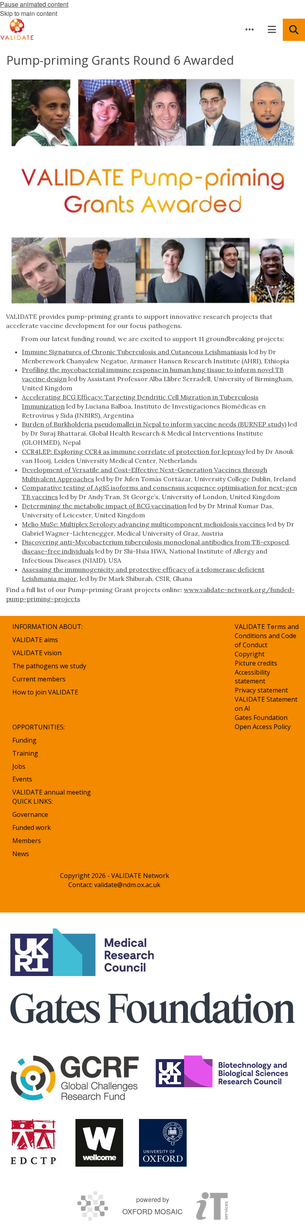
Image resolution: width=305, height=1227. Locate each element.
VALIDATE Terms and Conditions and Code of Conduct (267, 635)
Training (25, 753)
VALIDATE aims (35, 639)
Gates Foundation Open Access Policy (263, 722)
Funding (24, 740)
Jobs (18, 766)
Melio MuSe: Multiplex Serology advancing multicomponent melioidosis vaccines (144, 524)
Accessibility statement (252, 677)
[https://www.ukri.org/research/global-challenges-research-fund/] (75, 1079)
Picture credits (256, 663)
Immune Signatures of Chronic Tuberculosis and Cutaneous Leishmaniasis (134, 352)
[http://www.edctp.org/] (35, 1143)
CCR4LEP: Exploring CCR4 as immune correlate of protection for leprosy (133, 451)
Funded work (31, 827)
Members (26, 840)
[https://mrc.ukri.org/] (83, 952)
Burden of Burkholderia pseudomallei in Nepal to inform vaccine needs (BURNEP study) (154, 424)
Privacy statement (261, 690)
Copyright (249, 654)
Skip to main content (28, 13)
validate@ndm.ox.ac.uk (127, 884)
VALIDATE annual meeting (51, 792)
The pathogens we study (49, 666)
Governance (30, 814)
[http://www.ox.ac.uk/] (163, 1143)
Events (22, 779)
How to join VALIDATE (45, 692)
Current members (39, 679)
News (20, 853)
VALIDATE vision (37, 652)
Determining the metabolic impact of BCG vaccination (104, 506)
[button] (249, 29)
